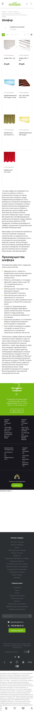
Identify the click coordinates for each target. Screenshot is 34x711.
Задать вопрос (17, 411)
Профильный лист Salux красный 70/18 (8, 172)
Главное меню (17, 583)
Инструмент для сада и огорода (17, 564)
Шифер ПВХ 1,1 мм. (24, 59)
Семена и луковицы (17, 545)
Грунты (17, 547)
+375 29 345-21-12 (17, 626)
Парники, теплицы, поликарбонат (17, 566)
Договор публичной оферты (17, 604)
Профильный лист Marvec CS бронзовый (9, 135)
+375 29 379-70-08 (25, 430)
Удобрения (17, 556)
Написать (17, 485)
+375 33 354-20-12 (20, 405)
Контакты (17, 601)
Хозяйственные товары (17, 572)
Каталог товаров (17, 538)
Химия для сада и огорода (17, 550)
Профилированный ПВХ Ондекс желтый (25, 135)
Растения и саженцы (17, 542)
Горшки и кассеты (17, 553)
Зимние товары (17, 575)
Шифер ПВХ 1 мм (9, 58)
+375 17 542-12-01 (8, 430)
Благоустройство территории (17, 569)
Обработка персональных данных (17, 606)
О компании (17, 587)
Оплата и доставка (17, 598)
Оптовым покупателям (17, 595)
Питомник (17, 577)
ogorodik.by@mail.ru (17, 622)
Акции (17, 590)
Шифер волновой (17, 27)
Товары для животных (17, 561)
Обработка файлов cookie (17, 609)
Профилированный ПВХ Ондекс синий (10, 96)
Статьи (17, 593)
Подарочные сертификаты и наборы (17, 558)
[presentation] (3, 47)
